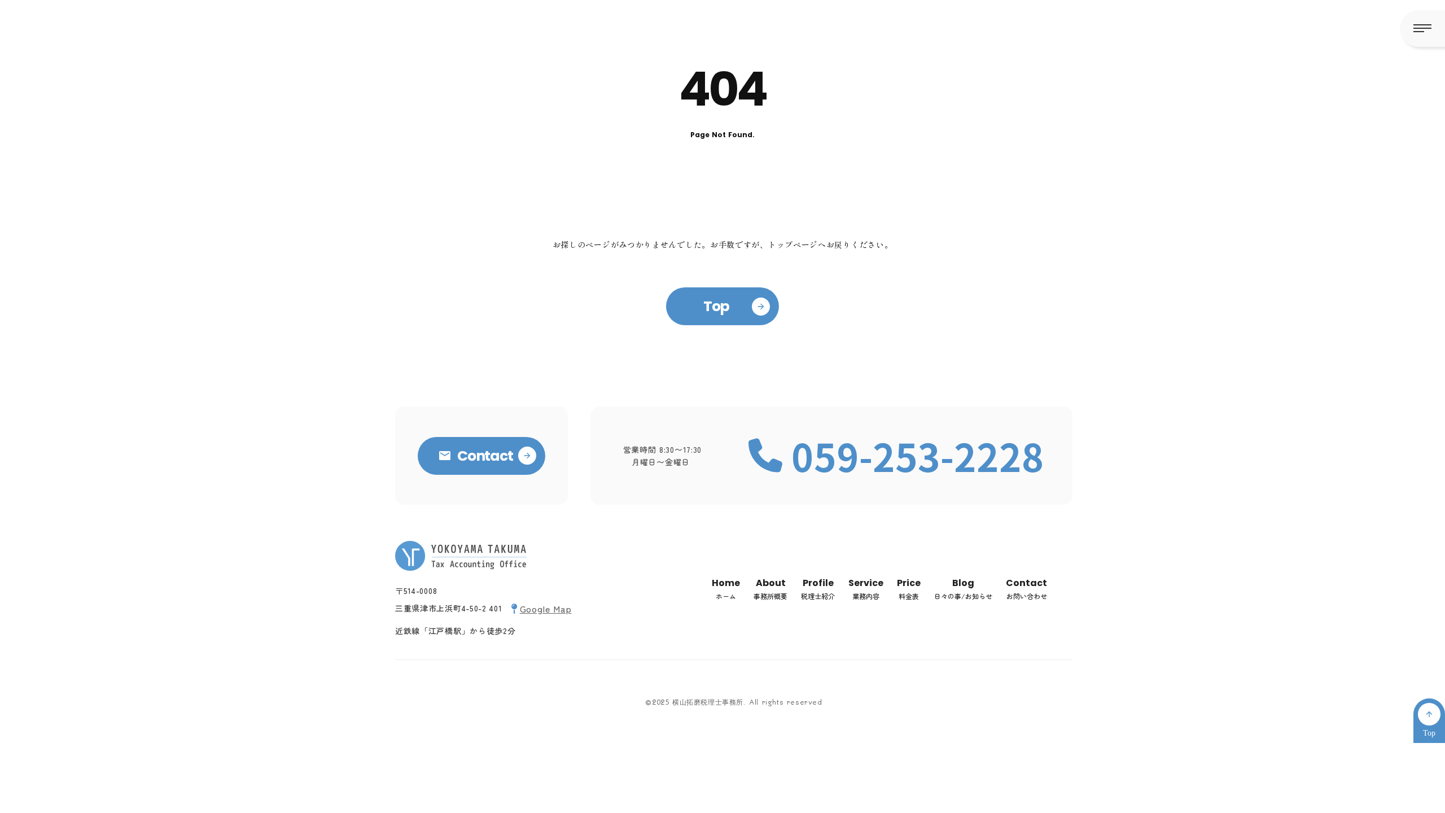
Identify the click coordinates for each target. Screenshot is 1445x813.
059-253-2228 (917, 455)
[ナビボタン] (1422, 28)
